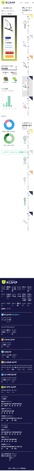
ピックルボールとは (3, 367)
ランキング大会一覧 (14, 332)
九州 (21, 418)
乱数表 (3, 308)
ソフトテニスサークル (9, 344)
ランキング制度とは (3, 332)
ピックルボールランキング (29, 367)
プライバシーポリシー (14, 456)
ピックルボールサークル (19, 367)
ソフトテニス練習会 (3, 344)
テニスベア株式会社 (20, 468)
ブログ (8, 303)
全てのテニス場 (29, 289)
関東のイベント (5, 429)
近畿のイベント (5, 437)
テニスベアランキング (8, 327)
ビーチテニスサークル (14, 379)
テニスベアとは (3, 289)
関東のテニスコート (6, 401)
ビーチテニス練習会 (3, 379)
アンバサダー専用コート (9, 319)
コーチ (8, 308)
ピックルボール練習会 (14, 367)
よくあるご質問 (14, 289)
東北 (5, 418)
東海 (10, 418)
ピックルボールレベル (9, 367)
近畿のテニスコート (6, 408)
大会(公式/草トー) (9, 296)
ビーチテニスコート (9, 379)
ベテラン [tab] (26, 2)
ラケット (3, 13)
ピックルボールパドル (24, 367)
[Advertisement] (17, 254)
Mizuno (10, 13)
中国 (18, 418)
